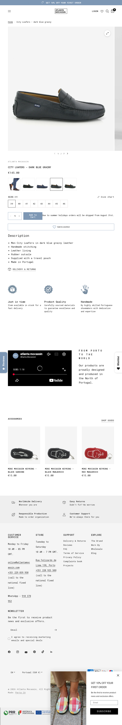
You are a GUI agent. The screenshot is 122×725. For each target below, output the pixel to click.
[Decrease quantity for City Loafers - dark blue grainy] (10, 216)
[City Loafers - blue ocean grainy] (42, 184)
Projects (68, 565)
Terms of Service (73, 553)
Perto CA (20, 692)
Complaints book (72, 561)
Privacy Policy (72, 557)
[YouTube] (28, 652)
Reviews (67, 545)
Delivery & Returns (74, 540)
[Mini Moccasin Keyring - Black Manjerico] (61, 445)
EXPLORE (96, 535)
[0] (112, 11)
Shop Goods (107, 420)
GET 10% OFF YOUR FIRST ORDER (63, 2)
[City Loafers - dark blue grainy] (56, 184)
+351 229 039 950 (18, 572)
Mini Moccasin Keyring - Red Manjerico (96, 470)
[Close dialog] (118, 675)
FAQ (65, 549)
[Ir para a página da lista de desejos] (102, 11)
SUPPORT (69, 535)
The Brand (97, 540)
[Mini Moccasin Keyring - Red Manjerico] (98, 445)
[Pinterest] (36, 651)
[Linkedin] (53, 651)
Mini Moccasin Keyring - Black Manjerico (59, 470)
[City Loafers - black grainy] (28, 184)
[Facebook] (11, 651)
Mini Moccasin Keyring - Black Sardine (22, 470)
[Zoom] (107, 33)
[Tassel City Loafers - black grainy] (70, 184)
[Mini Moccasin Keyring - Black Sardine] (24, 445)
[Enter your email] (55, 630)
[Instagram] (19, 651)
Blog (93, 553)
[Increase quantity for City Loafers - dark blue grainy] (19, 216)
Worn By (95, 545)
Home (10, 22)
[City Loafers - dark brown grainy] (14, 184)
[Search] (107, 11)
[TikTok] (45, 651)
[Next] (67, 153)
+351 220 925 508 (46, 570)
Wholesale (96, 549)
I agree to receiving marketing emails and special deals (31, 639)
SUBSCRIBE (104, 711)
